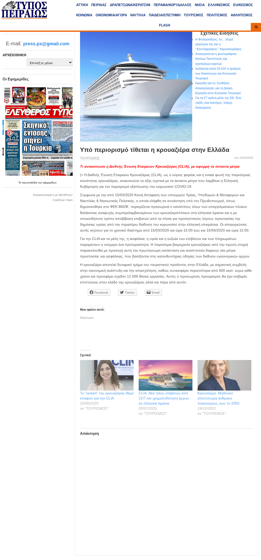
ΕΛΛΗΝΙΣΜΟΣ (219, 5)
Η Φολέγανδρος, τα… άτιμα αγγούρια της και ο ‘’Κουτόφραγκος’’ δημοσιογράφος (218, 44)
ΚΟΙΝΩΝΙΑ (84, 15)
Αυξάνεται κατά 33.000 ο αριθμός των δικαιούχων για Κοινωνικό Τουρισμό (218, 73)
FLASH (164, 25)
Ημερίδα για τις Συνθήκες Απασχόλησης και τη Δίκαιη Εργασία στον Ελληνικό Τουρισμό (218, 88)
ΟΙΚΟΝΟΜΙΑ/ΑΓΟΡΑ (111, 15)
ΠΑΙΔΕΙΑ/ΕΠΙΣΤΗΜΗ (164, 15)
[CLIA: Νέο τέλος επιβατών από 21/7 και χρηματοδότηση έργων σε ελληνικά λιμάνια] (165, 375)
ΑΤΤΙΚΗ (82, 5)
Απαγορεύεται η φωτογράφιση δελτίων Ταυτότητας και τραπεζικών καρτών (216, 58)
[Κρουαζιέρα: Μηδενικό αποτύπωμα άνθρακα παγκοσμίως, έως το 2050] (224, 375)
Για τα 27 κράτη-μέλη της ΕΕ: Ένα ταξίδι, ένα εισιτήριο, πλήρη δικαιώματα (218, 102)
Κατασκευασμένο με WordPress (53, 194)
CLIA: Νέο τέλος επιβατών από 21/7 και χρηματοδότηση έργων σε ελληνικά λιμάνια (164, 398)
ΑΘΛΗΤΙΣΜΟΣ (242, 15)
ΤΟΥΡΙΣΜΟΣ (193, 15)
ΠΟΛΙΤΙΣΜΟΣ (217, 15)
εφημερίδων (50, 182)
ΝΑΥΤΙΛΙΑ (138, 15)
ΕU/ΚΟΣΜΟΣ (243, 5)
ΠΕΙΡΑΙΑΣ (99, 5)
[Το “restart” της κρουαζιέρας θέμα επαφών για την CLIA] (107, 375)
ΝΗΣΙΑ (200, 5)
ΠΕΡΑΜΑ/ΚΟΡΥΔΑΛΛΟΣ (172, 5)
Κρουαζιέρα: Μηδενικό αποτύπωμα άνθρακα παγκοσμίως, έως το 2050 (218, 398)
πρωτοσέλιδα (30, 182)
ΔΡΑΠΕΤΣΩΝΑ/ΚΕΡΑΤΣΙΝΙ (130, 5)
